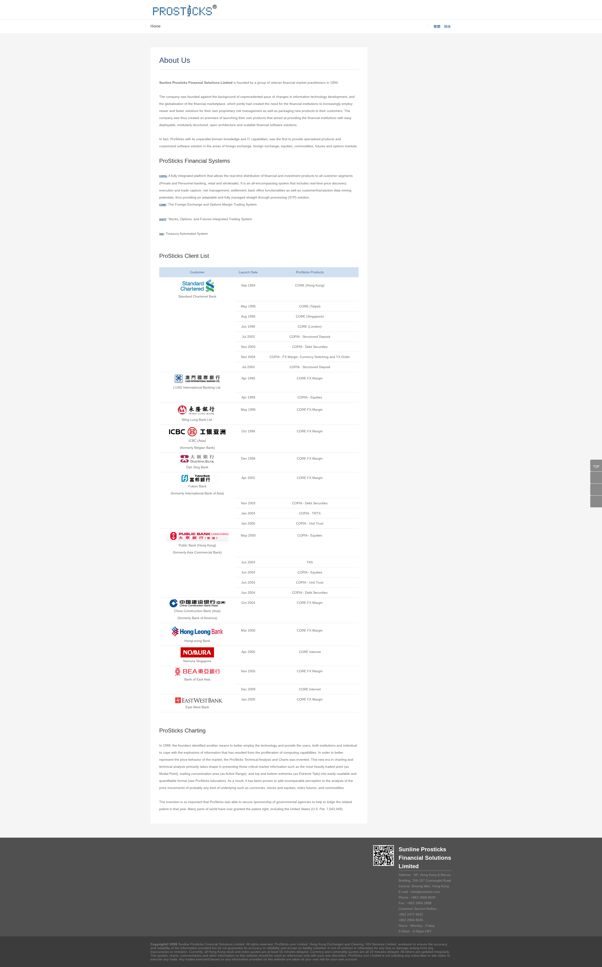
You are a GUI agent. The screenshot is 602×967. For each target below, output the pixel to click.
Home (155, 26)
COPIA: (163, 176)
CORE (162, 204)
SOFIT (162, 219)
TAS (161, 234)
